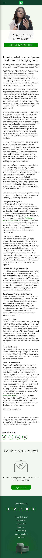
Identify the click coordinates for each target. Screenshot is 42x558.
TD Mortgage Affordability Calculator (18, 219)
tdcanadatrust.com (9, 395)
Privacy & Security (21, 517)
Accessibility (21, 524)
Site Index (21, 537)
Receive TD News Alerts (21, 45)
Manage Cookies (21, 534)
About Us (21, 527)
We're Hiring (21, 531)
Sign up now (21, 487)
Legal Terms (21, 520)
